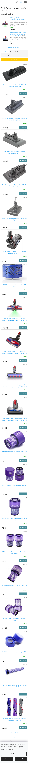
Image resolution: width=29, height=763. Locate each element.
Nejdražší (19, 52)
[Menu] (25, 2)
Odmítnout (7, 759)
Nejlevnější (13, 52)
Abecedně (13, 55)
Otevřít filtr (14, 59)
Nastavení (14, 754)
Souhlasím (20, 759)
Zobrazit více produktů (13, 47)
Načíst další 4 (15, 732)
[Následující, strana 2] (14, 737)
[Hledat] (17, 2)
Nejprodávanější (5, 55)
